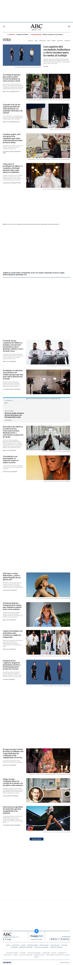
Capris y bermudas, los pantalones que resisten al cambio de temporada (12, 634)
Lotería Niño (23, 952)
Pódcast (37, 957)
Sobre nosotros (15, 945)
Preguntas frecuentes (39, 955)
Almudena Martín (7, 795)
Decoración (60, 40)
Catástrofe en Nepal (22, 34)
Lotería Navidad (46, 952)
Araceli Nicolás (6, 182)
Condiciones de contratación (41, 947)
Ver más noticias (36, 839)
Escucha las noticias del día (25, 955)
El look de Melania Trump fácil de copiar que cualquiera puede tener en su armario (12, 606)
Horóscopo (54, 952)
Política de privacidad (32, 945)
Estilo (7, 40)
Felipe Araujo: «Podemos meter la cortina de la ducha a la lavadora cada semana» (13, 782)
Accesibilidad (14, 947)
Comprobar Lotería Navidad (34, 952)
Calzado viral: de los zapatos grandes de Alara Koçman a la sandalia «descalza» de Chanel (13, 108)
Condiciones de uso (55, 945)
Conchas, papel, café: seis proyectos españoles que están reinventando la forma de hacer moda (12, 138)
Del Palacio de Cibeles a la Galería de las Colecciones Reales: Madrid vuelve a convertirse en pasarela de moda (13, 432)
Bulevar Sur (67, 40)
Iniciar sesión (69, 26)
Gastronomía (42, 40)
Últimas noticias (8, 955)
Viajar (36, 40)
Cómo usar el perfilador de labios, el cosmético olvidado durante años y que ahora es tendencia (12, 168)
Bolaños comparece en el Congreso (53, 34)
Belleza (53, 40)
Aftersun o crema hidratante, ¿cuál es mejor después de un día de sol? (12, 576)
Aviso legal (64, 945)
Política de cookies (44, 945)
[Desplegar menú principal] (4, 26)
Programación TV (62, 952)
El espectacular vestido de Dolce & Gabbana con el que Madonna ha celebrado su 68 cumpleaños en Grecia (13, 753)
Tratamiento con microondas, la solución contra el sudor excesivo (10, 459)
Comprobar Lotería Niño (12, 952)
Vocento (8, 945)
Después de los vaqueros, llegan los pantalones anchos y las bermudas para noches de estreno (11, 665)
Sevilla (39, 29)
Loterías (15, 955)
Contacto (23, 945)
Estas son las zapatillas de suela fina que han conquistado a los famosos (13, 810)
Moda (48, 40)
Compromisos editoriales (56, 947)
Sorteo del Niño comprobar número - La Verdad (57, 955)
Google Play (65, 939)
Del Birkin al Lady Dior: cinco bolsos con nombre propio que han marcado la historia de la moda (13, 374)
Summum (30, 40)
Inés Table (45, 66)
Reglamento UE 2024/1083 (25, 947)
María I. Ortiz (6, 91)
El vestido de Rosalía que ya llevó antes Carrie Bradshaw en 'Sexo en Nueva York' (11, 78)
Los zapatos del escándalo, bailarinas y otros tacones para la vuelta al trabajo (56, 51)
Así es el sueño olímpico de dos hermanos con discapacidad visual (14, 415)
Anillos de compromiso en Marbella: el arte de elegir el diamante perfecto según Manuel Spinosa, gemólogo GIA (33, 274)
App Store (54, 939)
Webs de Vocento (64, 962)
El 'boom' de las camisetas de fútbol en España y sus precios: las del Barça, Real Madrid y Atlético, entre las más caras (13, 346)
